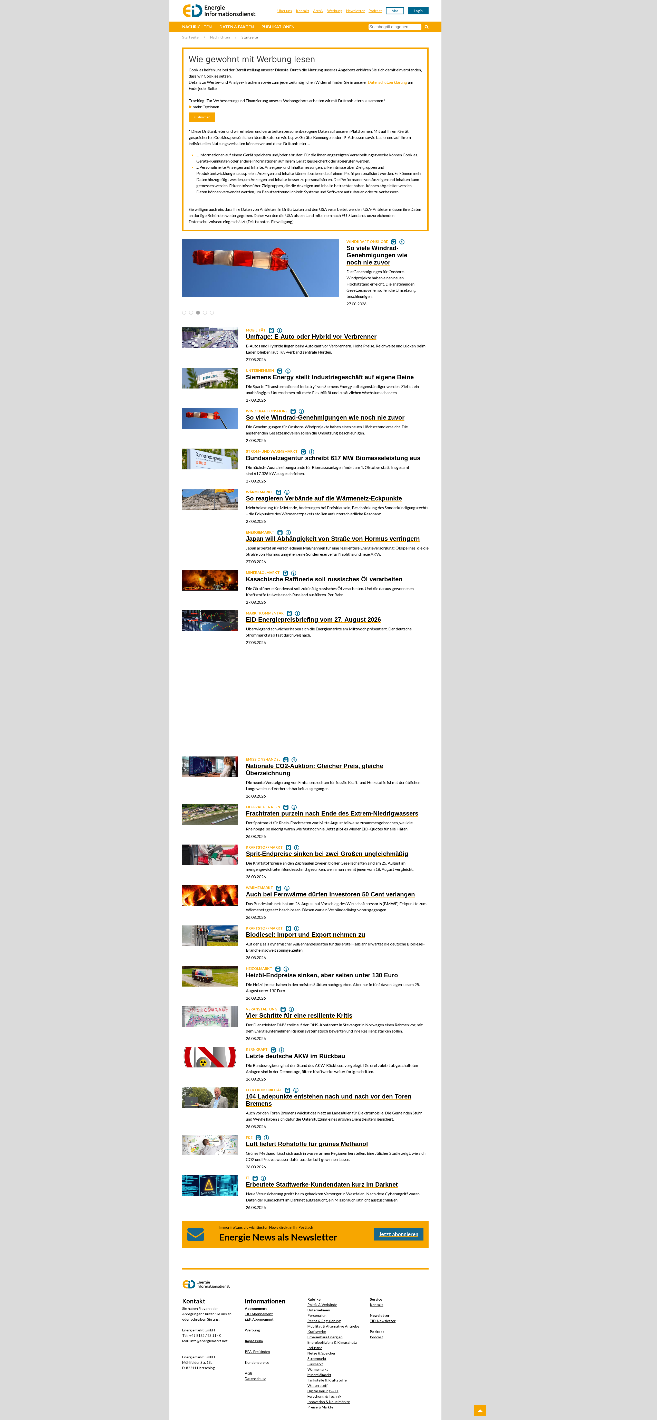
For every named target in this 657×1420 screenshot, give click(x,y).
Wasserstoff (317, 1385)
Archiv (318, 10)
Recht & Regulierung (324, 1321)
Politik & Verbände (322, 1304)
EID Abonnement (259, 1314)
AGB (249, 1373)
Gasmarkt (315, 1364)
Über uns (284, 10)
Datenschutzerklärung (387, 82)
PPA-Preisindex (257, 1351)
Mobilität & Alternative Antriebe (333, 1326)
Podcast (375, 10)
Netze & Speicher (321, 1353)
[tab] (184, 313)
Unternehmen (318, 1310)
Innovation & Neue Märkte (328, 1401)
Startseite (190, 37)
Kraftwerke (316, 1331)
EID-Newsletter (382, 1321)
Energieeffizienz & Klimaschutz (332, 1342)
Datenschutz (255, 1378)
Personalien (316, 1315)
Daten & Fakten (236, 26)
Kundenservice (257, 1362)
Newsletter (355, 10)
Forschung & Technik (324, 1396)
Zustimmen (201, 117)
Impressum (254, 1341)
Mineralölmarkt (319, 1374)
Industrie (314, 1348)
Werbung (334, 10)
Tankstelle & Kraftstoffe (327, 1380)
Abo (395, 10)
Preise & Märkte (320, 1407)
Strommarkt (316, 1358)
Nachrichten (197, 26)
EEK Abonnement (259, 1319)
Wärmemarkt (317, 1369)
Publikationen (278, 26)
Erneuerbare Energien (325, 1337)
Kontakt (302, 10)
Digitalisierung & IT (323, 1391)
